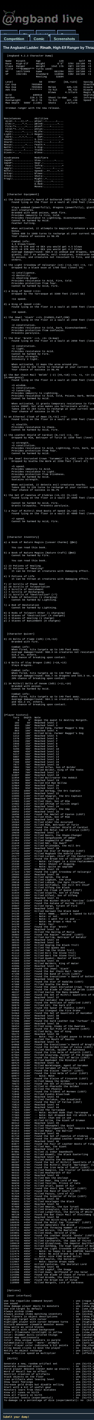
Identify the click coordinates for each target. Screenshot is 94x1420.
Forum (66, 35)
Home (9, 35)
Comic (39, 39)
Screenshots (64, 39)
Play (26, 35)
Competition (14, 39)
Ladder (46, 35)
